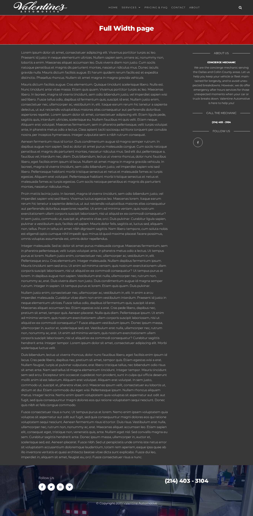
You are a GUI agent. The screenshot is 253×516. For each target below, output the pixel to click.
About (194, 7)
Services (129, 7)
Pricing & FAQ (156, 7)
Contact (178, 7)
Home (113, 7)
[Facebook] (198, 142)
